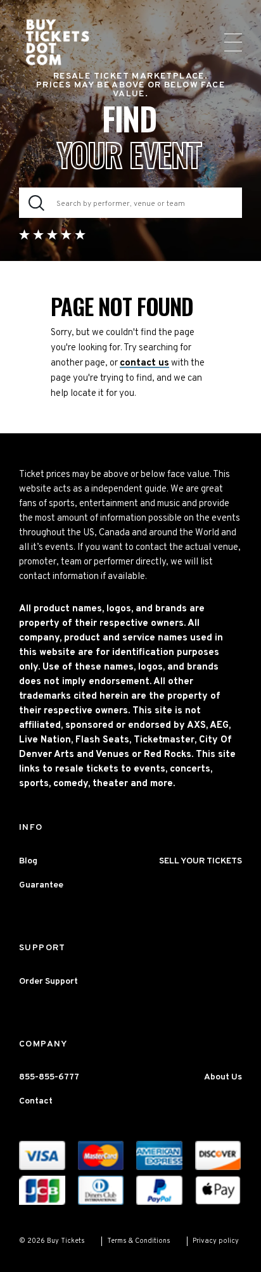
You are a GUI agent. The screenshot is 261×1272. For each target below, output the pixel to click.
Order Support (48, 981)
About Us (223, 1077)
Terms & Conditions (138, 1241)
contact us (144, 363)
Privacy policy (216, 1241)
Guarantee (41, 885)
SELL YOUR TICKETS (200, 861)
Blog (28, 861)
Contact (36, 1101)
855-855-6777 (49, 1077)
